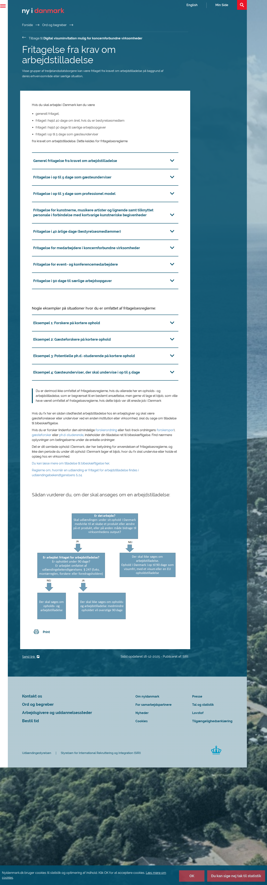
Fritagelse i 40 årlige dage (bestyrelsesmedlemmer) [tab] (77, 231)
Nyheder (142, 713)
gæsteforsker (42, 435)
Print (46, 632)
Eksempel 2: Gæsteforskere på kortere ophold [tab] (72, 339)
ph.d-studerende (71, 435)
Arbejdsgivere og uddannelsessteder (57, 712)
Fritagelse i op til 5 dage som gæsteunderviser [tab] (72, 177)
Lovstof (197, 713)
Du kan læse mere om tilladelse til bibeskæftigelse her (70, 463)
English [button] (192, 5)
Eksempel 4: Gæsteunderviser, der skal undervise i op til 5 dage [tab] (86, 372)
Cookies (141, 721)
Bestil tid (30, 721)
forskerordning (107, 430)
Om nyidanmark (147, 696)
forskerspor (165, 430)
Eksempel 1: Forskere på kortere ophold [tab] (66, 323)
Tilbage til (85, 38)
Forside (28, 25)
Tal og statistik (203, 705)
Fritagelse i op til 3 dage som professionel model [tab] (74, 194)
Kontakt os (32, 696)
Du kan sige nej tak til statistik (236, 876)
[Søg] (242, 5)
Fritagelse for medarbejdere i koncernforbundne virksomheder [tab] (86, 248)
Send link (29, 657)
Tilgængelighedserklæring (212, 721)
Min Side (221, 5)
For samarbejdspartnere (153, 705)
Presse (197, 696)
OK (191, 876)
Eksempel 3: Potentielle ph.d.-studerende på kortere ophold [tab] (84, 356)
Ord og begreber (54, 25)
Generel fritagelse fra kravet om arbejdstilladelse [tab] (75, 161)
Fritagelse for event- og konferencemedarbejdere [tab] (75, 264)
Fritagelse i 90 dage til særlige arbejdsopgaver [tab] (72, 281)
